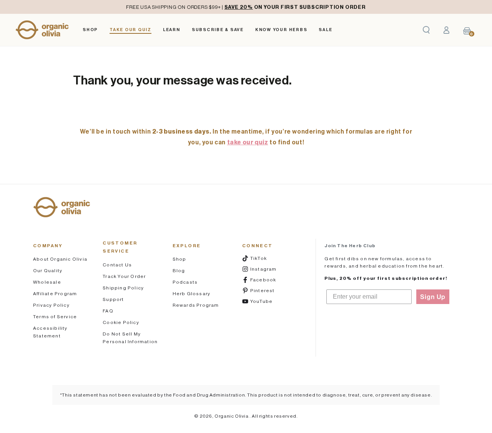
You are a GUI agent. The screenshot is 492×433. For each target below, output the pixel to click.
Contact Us (117, 265)
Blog (179, 270)
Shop (179, 259)
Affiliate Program (55, 293)
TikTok (268, 258)
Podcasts (185, 282)
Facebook (268, 279)
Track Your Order (124, 276)
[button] (426, 29)
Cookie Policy (121, 322)
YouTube (268, 301)
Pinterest (268, 290)
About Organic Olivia (60, 259)
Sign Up (432, 297)
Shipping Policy (123, 288)
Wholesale (47, 282)
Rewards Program (196, 305)
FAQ (108, 311)
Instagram (268, 269)
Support (113, 299)
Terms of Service (55, 316)
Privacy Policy (51, 305)
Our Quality (47, 270)
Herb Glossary (192, 293)
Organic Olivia (231, 416)
